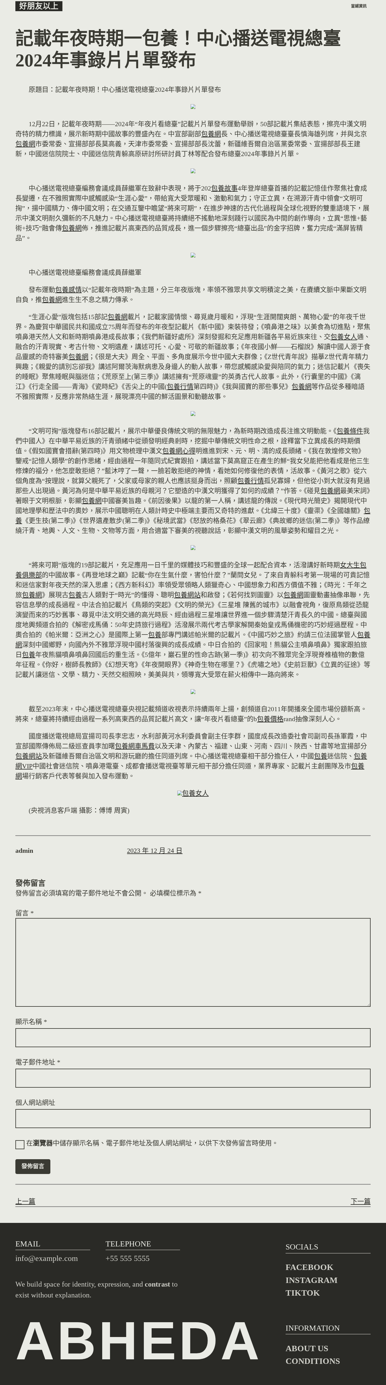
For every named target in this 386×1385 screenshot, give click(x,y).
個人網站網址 (35, 1102)
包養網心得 (178, 451)
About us (307, 1348)
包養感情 (68, 289)
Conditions (313, 1361)
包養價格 (270, 719)
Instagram (311, 1280)
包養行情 (180, 386)
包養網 (211, 134)
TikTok (303, 1292)
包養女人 (344, 337)
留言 (24, 913)
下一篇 (361, 1201)
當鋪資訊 (359, 6)
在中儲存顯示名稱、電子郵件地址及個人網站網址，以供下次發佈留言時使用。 (152, 1143)
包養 (75, 595)
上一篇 (25, 1201)
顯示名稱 (31, 1021)
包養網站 (187, 595)
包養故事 (224, 188)
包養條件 (350, 431)
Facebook (310, 1267)
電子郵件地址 (37, 1062)
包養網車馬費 (135, 746)
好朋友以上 (39, 6)
